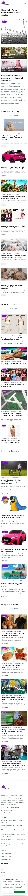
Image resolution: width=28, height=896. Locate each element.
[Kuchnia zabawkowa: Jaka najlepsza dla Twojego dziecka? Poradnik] (14, 66)
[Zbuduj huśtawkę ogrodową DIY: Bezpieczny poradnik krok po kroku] (14, 31)
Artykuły (4, 817)
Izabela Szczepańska (6, 133)
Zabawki (4, 61)
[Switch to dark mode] (21, 2)
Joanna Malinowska (5, 224)
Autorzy (4, 850)
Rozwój (3, 263)
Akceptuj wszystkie (20, 892)
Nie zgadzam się (8, 892)
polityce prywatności (16, 889)
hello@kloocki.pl (7, 812)
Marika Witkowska (5, 382)
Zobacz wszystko (14, 115)
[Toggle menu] (25, 2)
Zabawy (4, 48)
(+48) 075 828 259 (7, 810)
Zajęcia (4, 21)
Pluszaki (4, 146)
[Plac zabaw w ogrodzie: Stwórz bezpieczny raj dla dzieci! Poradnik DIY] (14, 53)
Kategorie (4, 863)
